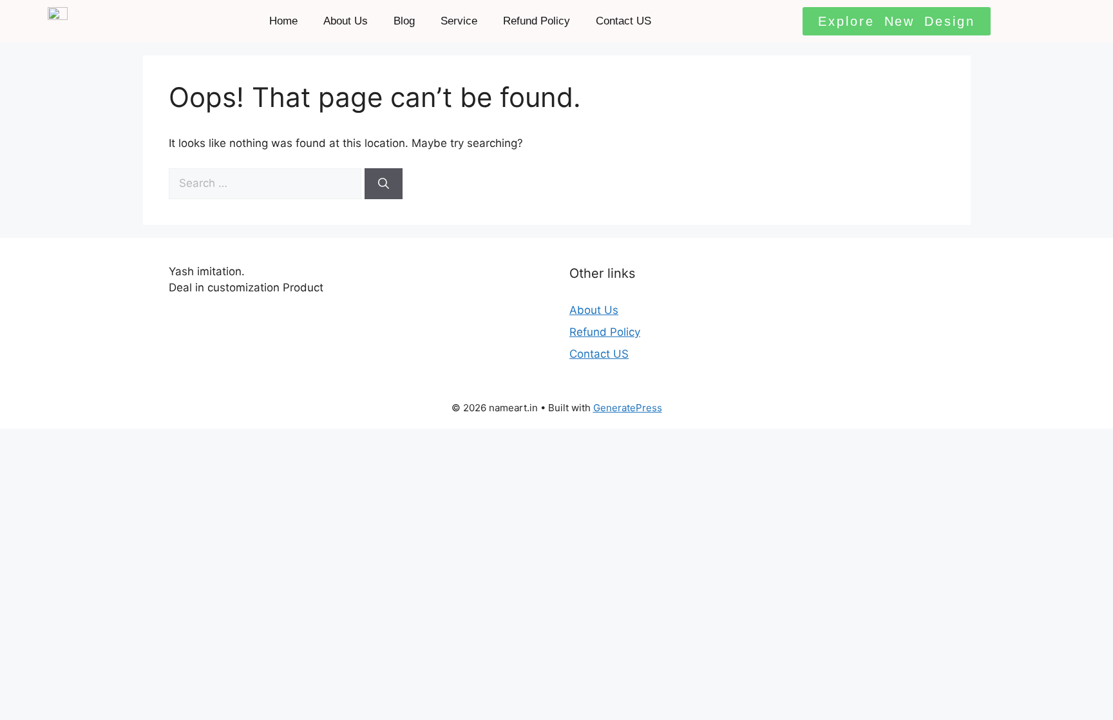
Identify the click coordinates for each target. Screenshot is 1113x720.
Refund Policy (536, 21)
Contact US (623, 21)
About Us (345, 21)
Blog (404, 21)
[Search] (384, 183)
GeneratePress (627, 408)
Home (283, 21)
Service (459, 21)
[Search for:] (267, 183)
